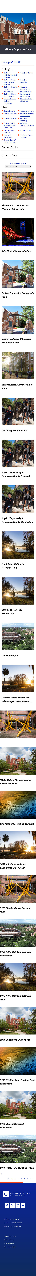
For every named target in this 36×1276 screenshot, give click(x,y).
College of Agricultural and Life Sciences (11, 75)
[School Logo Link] (17, 1194)
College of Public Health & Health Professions (10, 125)
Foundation (9, 1240)
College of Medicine (10, 114)
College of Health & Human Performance (10, 89)
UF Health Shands (26, 130)
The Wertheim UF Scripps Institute (10, 141)
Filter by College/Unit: (18, 163)
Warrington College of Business (26, 100)
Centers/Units (10, 147)
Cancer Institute (9, 111)
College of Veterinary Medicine (27, 124)
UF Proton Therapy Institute (26, 136)
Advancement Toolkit (13, 1222)
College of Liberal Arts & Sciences (10, 95)
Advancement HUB (12, 1219)
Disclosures (9, 1243)
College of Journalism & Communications (25, 89)
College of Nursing (10, 118)
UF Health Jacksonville (8, 136)
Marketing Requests (12, 1226)
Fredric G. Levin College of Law (25, 95)
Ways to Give (9, 155)
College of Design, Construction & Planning (10, 82)
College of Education (23, 81)
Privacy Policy (10, 1247)
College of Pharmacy (23, 120)
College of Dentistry (27, 111)
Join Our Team (10, 1236)
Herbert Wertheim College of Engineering (10, 101)
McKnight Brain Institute (9, 131)
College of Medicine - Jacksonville (27, 115)
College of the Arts (26, 73)
